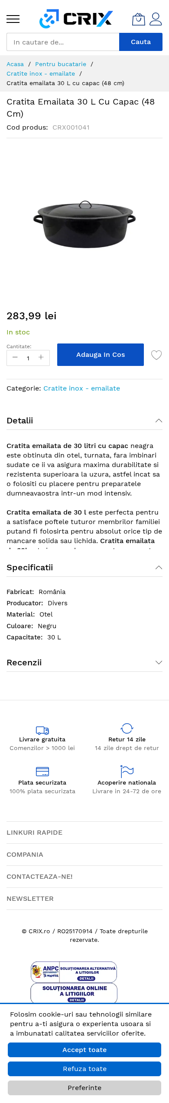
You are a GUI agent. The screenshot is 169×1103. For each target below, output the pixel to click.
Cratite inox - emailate (81, 388)
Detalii (19, 420)
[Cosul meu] (138, 19)
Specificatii (29, 567)
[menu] (13, 19)
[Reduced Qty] (15, 358)
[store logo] (76, 19)
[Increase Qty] (41, 358)
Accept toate (84, 1050)
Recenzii (24, 662)
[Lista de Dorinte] (156, 354)
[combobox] (62, 42)
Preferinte (84, 1088)
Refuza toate (85, 1069)
